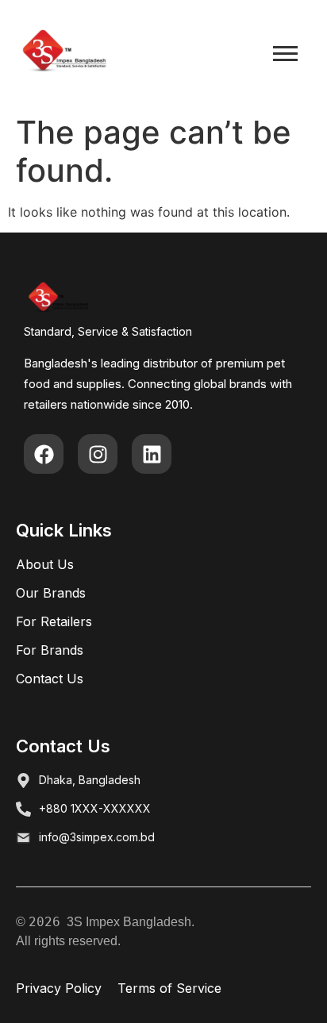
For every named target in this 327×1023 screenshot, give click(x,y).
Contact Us (49, 678)
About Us (45, 564)
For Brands (49, 650)
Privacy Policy (59, 988)
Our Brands (51, 593)
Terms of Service (169, 988)
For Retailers (54, 621)
